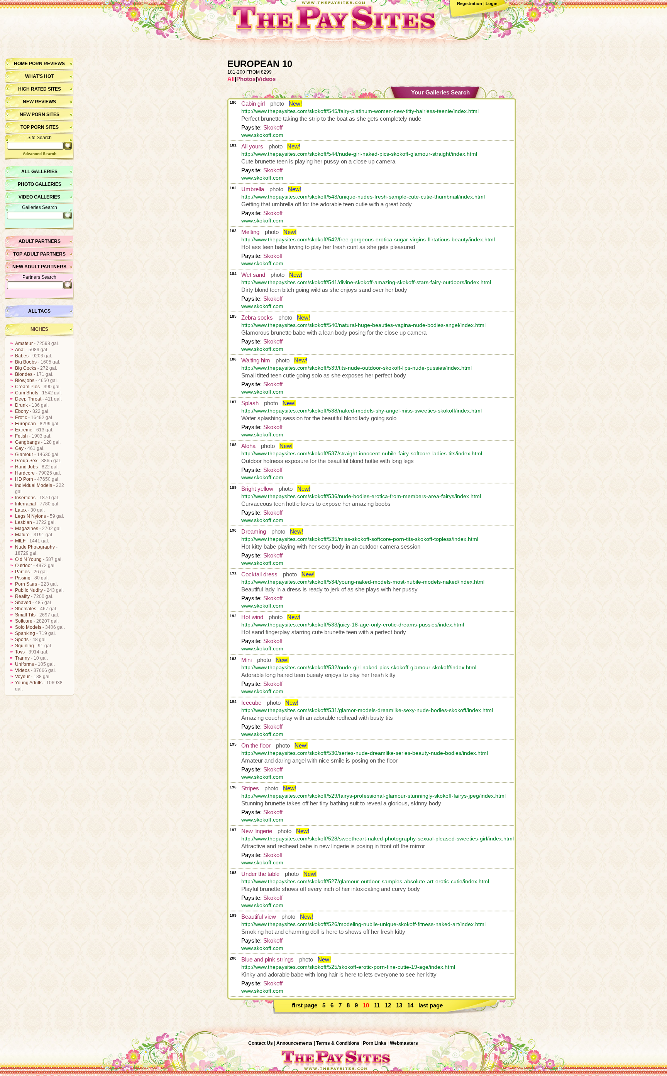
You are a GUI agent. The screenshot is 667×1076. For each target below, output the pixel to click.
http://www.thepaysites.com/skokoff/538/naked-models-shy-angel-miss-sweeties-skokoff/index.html (361, 410)
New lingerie (256, 831)
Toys (20, 652)
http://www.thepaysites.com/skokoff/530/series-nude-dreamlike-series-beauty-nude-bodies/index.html (364, 753)
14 (410, 1005)
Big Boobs (26, 362)
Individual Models (33, 485)
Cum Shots (26, 393)
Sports (22, 639)
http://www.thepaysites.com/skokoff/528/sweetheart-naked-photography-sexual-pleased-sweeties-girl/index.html (377, 838)
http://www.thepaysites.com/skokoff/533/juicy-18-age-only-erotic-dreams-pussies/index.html (352, 624)
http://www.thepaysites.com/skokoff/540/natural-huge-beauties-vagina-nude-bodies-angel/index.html (363, 325)
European (25, 423)
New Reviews (39, 101)
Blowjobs (24, 380)
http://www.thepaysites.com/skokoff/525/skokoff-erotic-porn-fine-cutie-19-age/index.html (348, 967)
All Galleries (39, 171)
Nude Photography (35, 547)
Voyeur (22, 676)
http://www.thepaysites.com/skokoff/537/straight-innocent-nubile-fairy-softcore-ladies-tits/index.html (361, 453)
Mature (22, 534)
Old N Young (28, 559)
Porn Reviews (47, 63)
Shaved (23, 602)
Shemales (25, 608)
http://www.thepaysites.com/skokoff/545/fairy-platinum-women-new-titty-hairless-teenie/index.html (360, 111)
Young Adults (28, 682)
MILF (20, 541)
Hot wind (252, 617)
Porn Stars (26, 584)
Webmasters (404, 1043)
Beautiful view (258, 916)
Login (492, 3)
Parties (22, 571)
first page (304, 1005)
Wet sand (253, 274)
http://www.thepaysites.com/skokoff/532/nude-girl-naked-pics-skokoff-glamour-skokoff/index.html (358, 667)
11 (377, 1005)
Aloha (248, 446)
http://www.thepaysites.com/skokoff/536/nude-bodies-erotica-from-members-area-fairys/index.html (361, 496)
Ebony (22, 411)
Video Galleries (39, 197)
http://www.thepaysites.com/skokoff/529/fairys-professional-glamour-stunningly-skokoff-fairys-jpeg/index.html (373, 796)
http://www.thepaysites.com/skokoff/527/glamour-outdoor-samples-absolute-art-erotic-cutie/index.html (365, 881)
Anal (20, 349)
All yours (252, 146)
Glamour (24, 454)
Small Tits (25, 615)
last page (430, 1005)
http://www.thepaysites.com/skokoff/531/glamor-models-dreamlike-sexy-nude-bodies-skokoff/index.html (367, 710)
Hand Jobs (26, 467)
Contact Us (260, 1043)
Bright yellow (257, 488)
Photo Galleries (39, 184)
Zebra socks (257, 317)
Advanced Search (39, 154)
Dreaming (253, 531)
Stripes (250, 788)
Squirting (24, 645)
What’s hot (39, 76)
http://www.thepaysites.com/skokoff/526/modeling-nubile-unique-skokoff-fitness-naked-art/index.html (363, 924)
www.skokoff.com (262, 135)
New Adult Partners (39, 266)
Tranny (22, 658)
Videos (22, 670)
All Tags (39, 311)
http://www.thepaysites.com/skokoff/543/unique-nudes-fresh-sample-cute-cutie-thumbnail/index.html (363, 197)
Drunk (21, 405)
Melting (250, 232)
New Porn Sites (39, 114)
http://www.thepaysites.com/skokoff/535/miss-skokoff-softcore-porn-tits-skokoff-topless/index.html (359, 539)
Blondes (23, 374)
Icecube (251, 702)
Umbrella (252, 189)
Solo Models (28, 627)
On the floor (256, 745)
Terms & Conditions (337, 1043)
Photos (246, 79)
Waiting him (255, 360)
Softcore (23, 621)
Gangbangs (27, 442)
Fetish (21, 436)
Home (21, 63)
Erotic (21, 417)
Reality (22, 596)
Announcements (294, 1043)
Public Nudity (29, 590)
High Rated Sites (39, 89)
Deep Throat (28, 399)
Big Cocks (25, 368)
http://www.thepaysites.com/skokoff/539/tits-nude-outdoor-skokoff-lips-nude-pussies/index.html (356, 368)
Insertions (25, 497)
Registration (469, 3)
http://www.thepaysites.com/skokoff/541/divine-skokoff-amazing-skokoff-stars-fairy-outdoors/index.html (366, 282)
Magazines (26, 528)
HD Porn (24, 479)
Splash (250, 403)
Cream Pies (27, 386)
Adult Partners (40, 241)
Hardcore (25, 473)
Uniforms (24, 664)
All (231, 79)
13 (399, 1005)
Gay (19, 448)
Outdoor (23, 565)
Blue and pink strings (267, 959)
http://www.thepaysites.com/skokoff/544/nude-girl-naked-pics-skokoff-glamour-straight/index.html (359, 154)
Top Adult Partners (39, 254)
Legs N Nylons (30, 516)
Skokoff (273, 127)
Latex (21, 510)
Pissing (22, 578)
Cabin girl (253, 103)
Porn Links (374, 1043)
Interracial (25, 504)
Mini (246, 660)
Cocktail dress (259, 574)
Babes (22, 356)
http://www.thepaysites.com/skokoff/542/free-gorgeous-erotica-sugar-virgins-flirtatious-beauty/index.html (368, 239)
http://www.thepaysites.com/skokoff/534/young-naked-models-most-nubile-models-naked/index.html (362, 582)
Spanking (25, 633)
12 (388, 1005)
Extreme (23, 430)
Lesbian (23, 522)
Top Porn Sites (39, 127)
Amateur (24, 343)
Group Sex (26, 460)
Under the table (260, 874)
